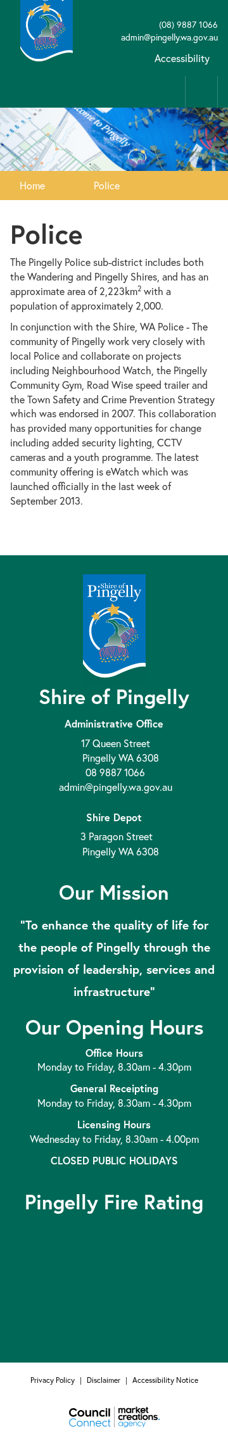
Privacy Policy (52, 1380)
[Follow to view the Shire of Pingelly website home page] (114, 628)
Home (32, 185)
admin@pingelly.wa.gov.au (168, 37)
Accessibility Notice (165, 1380)
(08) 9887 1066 (187, 24)
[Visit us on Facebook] (114, 12)
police (107, 185)
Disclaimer (103, 1380)
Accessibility (182, 58)
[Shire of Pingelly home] (46, 23)
